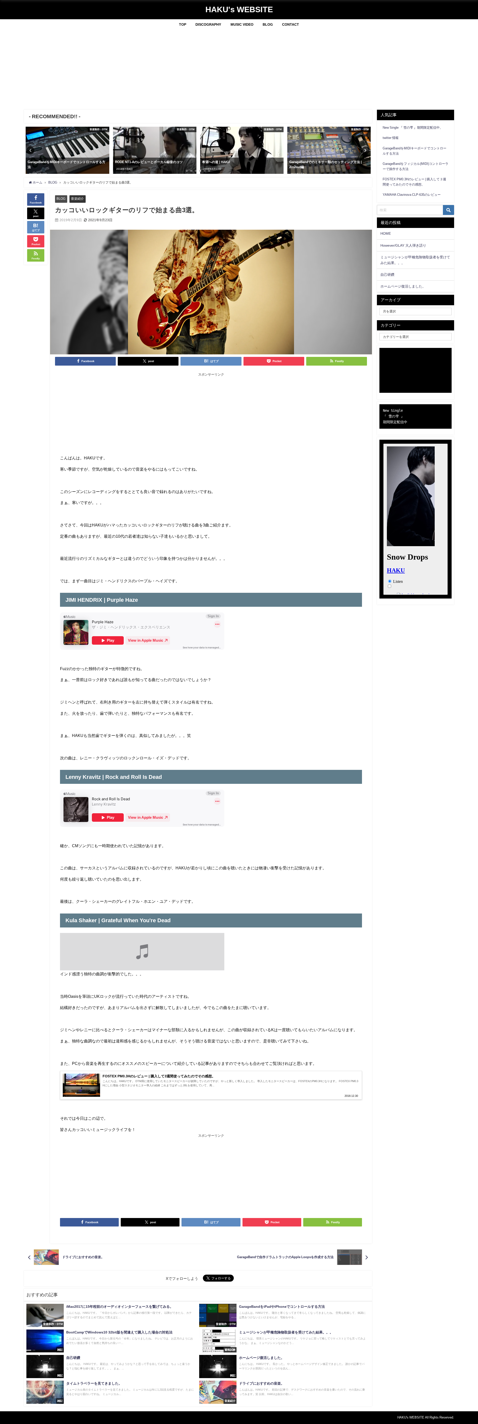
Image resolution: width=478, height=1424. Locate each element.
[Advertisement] (239, 67)
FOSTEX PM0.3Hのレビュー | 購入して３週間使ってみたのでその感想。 (414, 182)
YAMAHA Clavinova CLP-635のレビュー (412, 194)
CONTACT (290, 24)
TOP (182, 24)
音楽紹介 (77, 198)
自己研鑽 (387, 274)
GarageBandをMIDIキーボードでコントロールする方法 (414, 151)
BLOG (268, 24)
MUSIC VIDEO (242, 24)
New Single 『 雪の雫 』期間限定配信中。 (413, 127)
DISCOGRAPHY (208, 24)
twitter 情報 (391, 137)
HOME (385, 233)
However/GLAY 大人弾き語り (403, 245)
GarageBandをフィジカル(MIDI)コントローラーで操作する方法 (415, 166)
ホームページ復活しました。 (403, 286)
